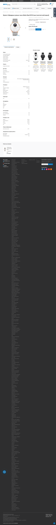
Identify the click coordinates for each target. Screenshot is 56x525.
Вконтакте (42, 169)
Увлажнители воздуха (15, 217)
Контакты (43, 8)
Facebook (44, 169)
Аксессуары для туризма (15, 328)
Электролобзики (14, 447)
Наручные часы (14, 209)
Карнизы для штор (14, 273)
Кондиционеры (14, 295)
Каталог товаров (7, 8)
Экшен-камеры (14, 190)
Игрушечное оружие (15, 479)
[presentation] (4, 28)
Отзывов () (35, 17)
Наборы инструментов (15, 347)
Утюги (12, 274)
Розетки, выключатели (15, 201)
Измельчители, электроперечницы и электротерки (15, 311)
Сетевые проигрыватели (15, 409)
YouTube (49, 169)
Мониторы (13, 392)
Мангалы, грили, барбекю (15, 419)
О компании (49, 8)
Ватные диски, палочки (15, 358)
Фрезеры (13, 446)
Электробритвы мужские (15, 330)
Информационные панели (16, 401)
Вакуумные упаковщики (15, 370)
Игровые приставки (15, 234)
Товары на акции (16, 8)
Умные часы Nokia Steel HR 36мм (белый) (36, 62)
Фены (12, 384)
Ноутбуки (13, 413)
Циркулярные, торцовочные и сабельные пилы (16, 417)
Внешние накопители (15, 320)
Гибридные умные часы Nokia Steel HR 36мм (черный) (43, 62)
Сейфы (13, 236)
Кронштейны (14, 464)
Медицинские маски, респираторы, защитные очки (15, 255)
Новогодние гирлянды (15, 185)
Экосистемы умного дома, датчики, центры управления (16, 422)
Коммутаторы (14, 506)
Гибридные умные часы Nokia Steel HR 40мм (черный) (50, 62)
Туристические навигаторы (16, 202)
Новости (37, 8)
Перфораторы (14, 414)
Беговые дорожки (14, 230)
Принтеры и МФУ (14, 368)
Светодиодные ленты (15, 367)
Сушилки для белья (15, 379)
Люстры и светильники (15, 181)
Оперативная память (15, 391)
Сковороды (13, 334)
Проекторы (13, 220)
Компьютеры (14, 195)
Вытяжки (13, 214)
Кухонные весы (14, 351)
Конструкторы (14, 431)
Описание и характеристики (9, 47)
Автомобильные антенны (16, 162)
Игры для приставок (15, 248)
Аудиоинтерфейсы (14, 176)
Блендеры (13, 359)
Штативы (13, 196)
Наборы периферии (15, 400)
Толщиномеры (14, 270)
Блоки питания (14, 500)
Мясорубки (13, 275)
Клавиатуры (13, 395)
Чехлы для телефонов (15, 507)
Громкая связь (14, 179)
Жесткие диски (14, 467)
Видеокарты (13, 480)
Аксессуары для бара (15, 302)
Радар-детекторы (14, 231)
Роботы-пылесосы (14, 191)
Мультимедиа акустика (15, 463)
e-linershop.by (16, 523)
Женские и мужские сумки (16, 452)
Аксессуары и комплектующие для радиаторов (15, 342)
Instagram (47, 169)
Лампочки (13, 301)
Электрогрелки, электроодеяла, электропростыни (14, 474)
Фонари (13, 313)
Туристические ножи (15, 240)
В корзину (38, 29)
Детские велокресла (15, 180)
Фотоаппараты (14, 412)
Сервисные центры (32, 159)
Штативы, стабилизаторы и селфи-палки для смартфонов (16, 262)
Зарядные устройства (15, 269)
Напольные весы (14, 184)
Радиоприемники (14, 440)
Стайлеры (13, 192)
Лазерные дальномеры (15, 308)
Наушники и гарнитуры (15, 237)
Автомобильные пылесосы (16, 329)
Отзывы (17, 47)
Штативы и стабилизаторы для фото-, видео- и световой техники (16, 258)
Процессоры (14, 481)
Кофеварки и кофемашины (16, 245)
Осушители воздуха (15, 235)
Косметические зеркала (15, 352)
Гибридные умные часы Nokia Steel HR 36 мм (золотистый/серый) (9, 148)
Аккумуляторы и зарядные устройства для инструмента (16, 438)
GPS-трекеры (14, 159)
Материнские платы (15, 497)
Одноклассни (51, 169)
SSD (12, 335)
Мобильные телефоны (15, 319)
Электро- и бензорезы (15, 445)
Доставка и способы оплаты (27, 8)
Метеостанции (14, 203)
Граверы (13, 456)
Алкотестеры (14, 175)
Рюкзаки (13, 369)
